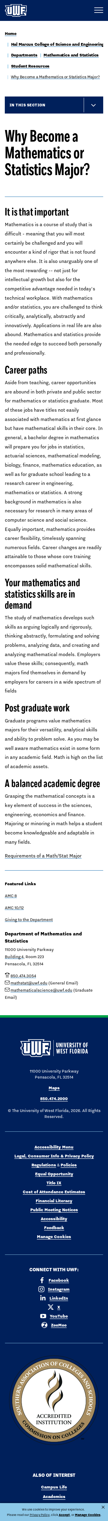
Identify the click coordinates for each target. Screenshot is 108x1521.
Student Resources (30, 66)
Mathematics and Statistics (71, 55)
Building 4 (14, 956)
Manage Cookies (54, 1236)
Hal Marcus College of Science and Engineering (57, 44)
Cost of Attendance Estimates (54, 1191)
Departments (24, 55)
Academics (54, 1496)
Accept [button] (64, 1515)
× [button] (103, 1507)
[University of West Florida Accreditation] (54, 1400)
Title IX (54, 1182)
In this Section (27, 104)
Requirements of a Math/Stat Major (43, 856)
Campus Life (54, 1487)
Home (10, 33)
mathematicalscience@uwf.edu (41, 990)
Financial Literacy (54, 1200)
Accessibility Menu (54, 1147)
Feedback (54, 1227)
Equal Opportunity (54, 1174)
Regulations (44, 1165)
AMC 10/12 (14, 907)
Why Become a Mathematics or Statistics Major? (55, 76)
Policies (69, 1165)
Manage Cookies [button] (87, 1515)
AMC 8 (11, 895)
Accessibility (54, 1218)
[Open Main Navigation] (98, 10)
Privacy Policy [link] (40, 1515)
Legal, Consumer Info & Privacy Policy (54, 1156)
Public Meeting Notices (54, 1209)
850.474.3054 (23, 975)
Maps (54, 1087)
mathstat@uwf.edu (28, 983)
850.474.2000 (54, 1098)
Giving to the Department (29, 919)
